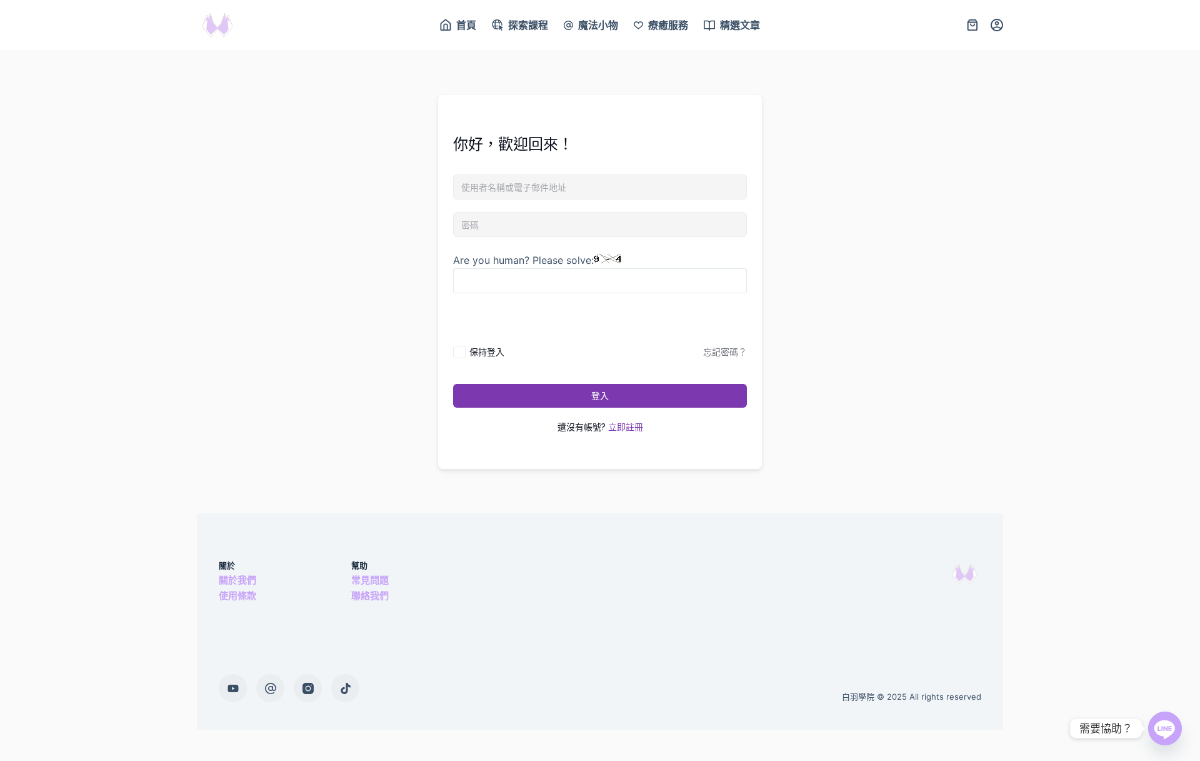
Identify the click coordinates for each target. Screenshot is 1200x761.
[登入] (997, 25)
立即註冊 (625, 426)
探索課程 (528, 25)
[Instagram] (308, 688)
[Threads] (270, 688)
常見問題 (370, 580)
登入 (600, 395)
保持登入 (486, 351)
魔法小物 (598, 25)
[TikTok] (345, 688)
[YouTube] (233, 688)
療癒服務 (668, 25)
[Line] (1165, 728)
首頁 (466, 25)
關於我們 (237, 580)
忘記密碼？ (725, 351)
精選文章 (740, 25)
